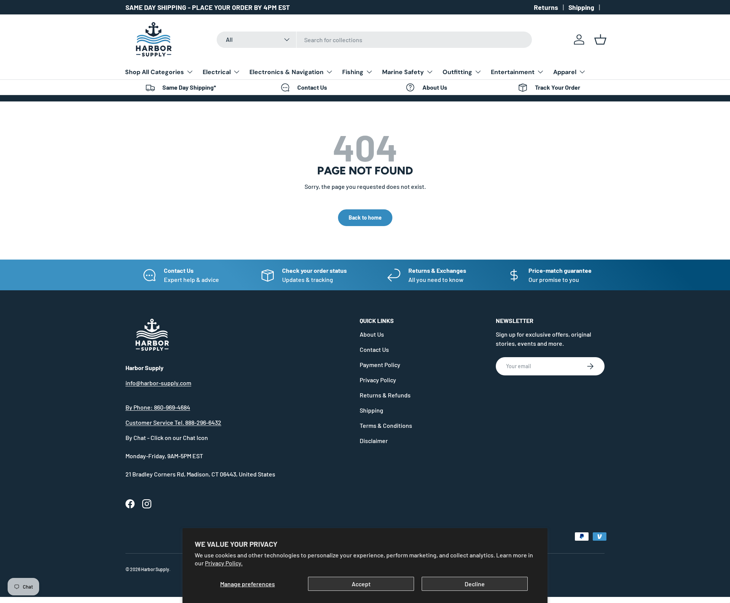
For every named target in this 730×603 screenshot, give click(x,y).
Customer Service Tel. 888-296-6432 (173, 422)
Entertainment (513, 72)
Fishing (352, 72)
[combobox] (374, 40)
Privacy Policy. (224, 563)
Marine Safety (403, 72)
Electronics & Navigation (286, 72)
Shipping (581, 7)
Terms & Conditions (386, 425)
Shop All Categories (154, 72)
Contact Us (374, 349)
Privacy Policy (378, 379)
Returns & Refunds (385, 395)
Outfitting (457, 72)
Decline (475, 583)
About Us (372, 334)
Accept (361, 583)
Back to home (365, 217)
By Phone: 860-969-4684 (157, 407)
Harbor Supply (155, 569)
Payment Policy (380, 364)
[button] (600, 39)
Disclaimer (374, 440)
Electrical (217, 72)
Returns (546, 7)
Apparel (564, 72)
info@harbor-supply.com (158, 382)
